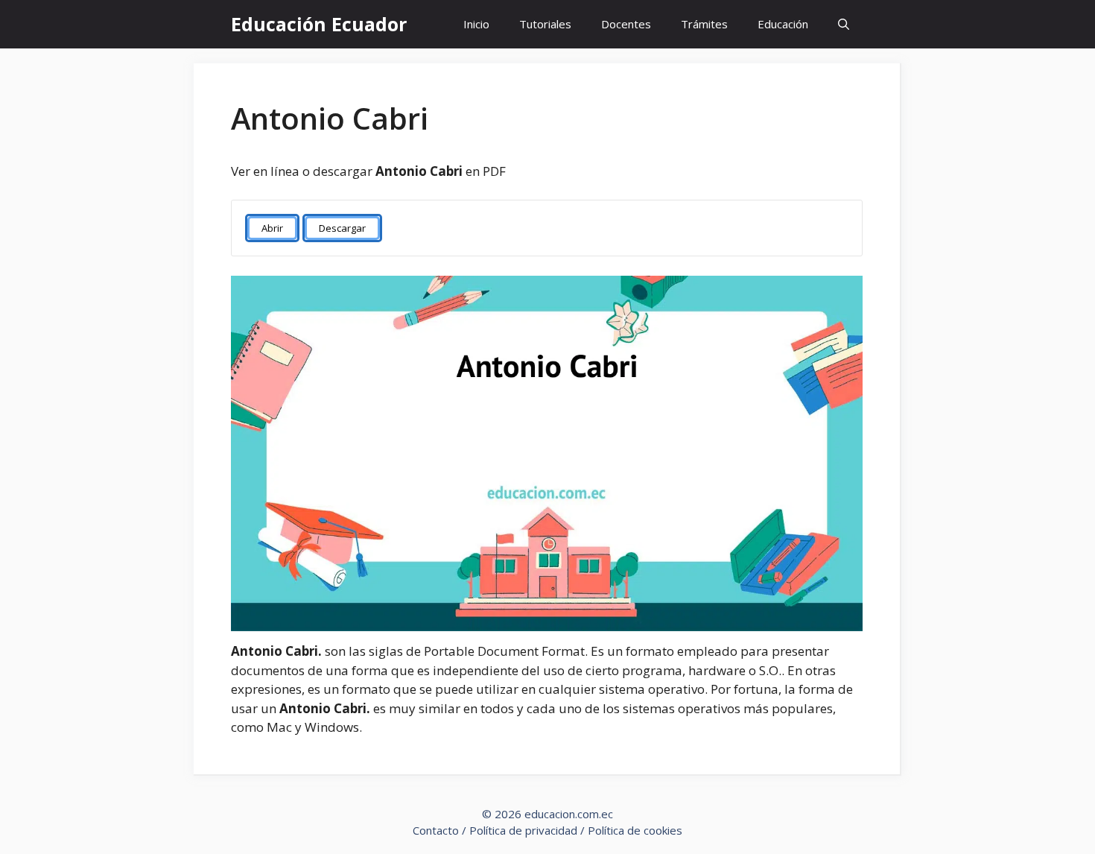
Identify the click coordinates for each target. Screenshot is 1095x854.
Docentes (626, 23)
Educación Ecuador (319, 24)
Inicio (476, 23)
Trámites (704, 23)
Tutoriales (545, 23)
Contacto (436, 830)
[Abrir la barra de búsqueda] (843, 24)
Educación (783, 23)
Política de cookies (635, 830)
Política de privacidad (523, 830)
